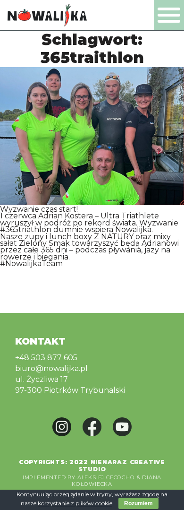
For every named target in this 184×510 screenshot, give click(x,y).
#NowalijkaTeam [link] (31, 263)
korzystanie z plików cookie (75, 503)
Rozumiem (138, 503)
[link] (98, 215)
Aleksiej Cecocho (106, 477)
